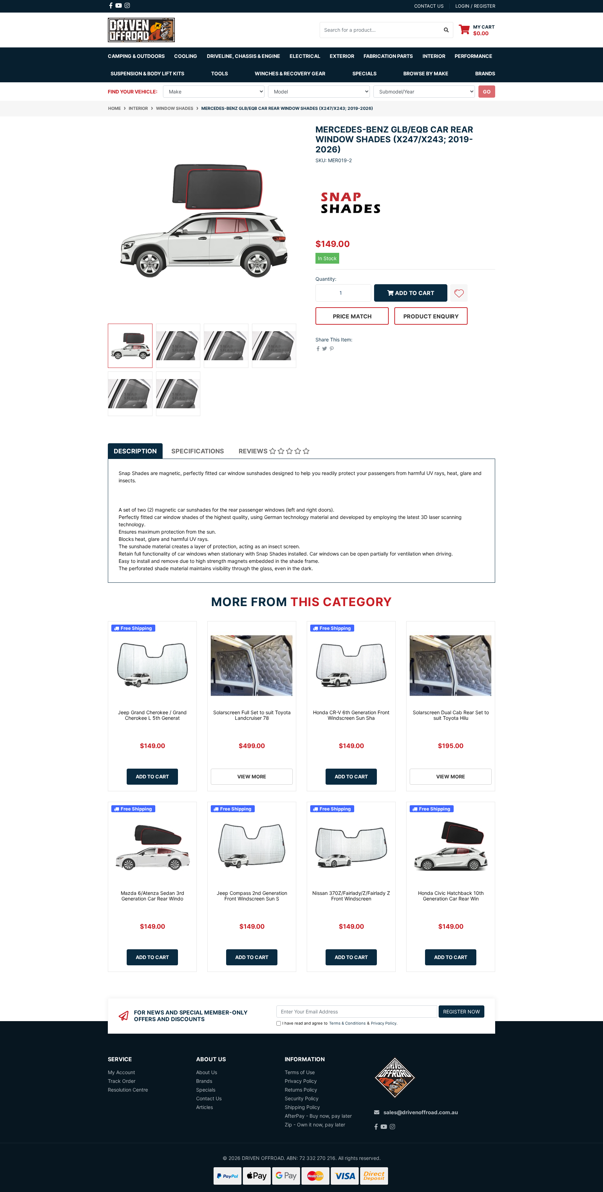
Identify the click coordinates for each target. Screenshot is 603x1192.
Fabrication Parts (388, 56)
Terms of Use (300, 1072)
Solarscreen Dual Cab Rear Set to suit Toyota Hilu (451, 715)
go (487, 92)
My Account (121, 1072)
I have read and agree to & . (339, 1023)
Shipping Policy (302, 1107)
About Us (206, 1072)
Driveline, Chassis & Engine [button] (243, 56)
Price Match (352, 316)
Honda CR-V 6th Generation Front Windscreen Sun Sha (351, 715)
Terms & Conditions (347, 1023)
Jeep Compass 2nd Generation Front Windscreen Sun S (252, 896)
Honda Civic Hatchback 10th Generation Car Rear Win (451, 896)
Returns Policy (301, 1090)
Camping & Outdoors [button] (136, 56)
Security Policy (302, 1098)
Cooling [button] (185, 56)
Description (135, 451)
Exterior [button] (342, 56)
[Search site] (446, 30)
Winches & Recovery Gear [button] (290, 73)
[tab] (135, 451)
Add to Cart (414, 292)
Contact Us (209, 1098)
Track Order (121, 1081)
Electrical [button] (305, 56)
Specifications (197, 451)
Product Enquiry (431, 316)
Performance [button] (473, 56)
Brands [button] (485, 73)
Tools (219, 73)
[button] (459, 293)
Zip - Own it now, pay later (315, 1124)
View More (251, 776)
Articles (204, 1107)
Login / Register (475, 6)
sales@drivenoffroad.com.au (421, 1112)
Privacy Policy (383, 1023)
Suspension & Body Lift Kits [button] (147, 73)
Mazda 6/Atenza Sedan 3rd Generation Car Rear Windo (152, 896)
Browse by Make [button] (425, 73)
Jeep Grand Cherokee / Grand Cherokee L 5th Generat (152, 715)
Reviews (254, 451)
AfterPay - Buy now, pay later (318, 1116)
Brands (204, 1081)
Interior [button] (434, 56)
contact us (429, 6)
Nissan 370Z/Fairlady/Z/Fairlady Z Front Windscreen (351, 896)
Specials (364, 73)
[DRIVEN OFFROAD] (141, 29)
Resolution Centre (128, 1090)
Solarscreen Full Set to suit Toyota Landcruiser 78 (252, 715)
